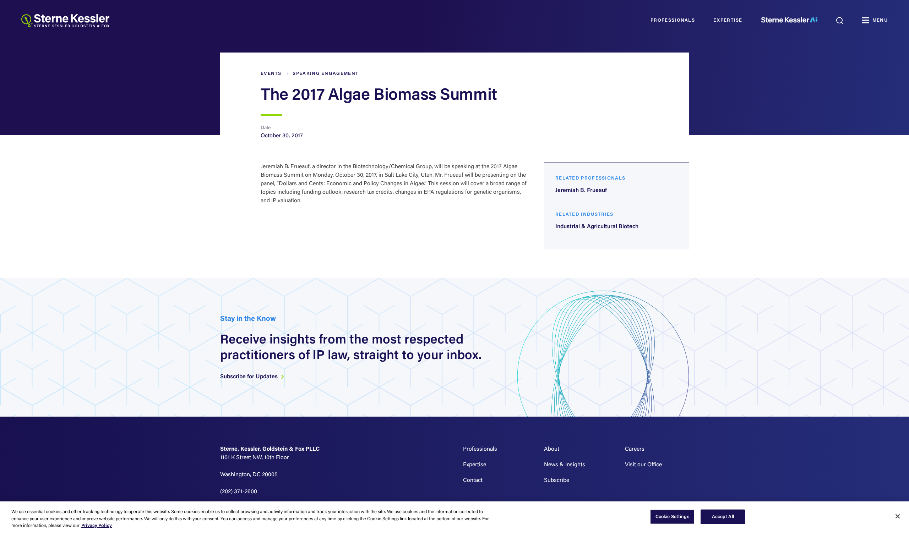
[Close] (897, 516)
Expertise (727, 20)
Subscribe (556, 480)
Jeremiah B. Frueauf (581, 190)
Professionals (673, 20)
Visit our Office (643, 465)
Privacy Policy (96, 525)
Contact (473, 480)
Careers (634, 449)
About (551, 449)
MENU (880, 20)
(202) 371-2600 (238, 492)
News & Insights (564, 465)
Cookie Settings (672, 516)
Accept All (723, 516)
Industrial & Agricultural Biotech (596, 227)
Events (271, 73)
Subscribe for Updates (249, 377)
